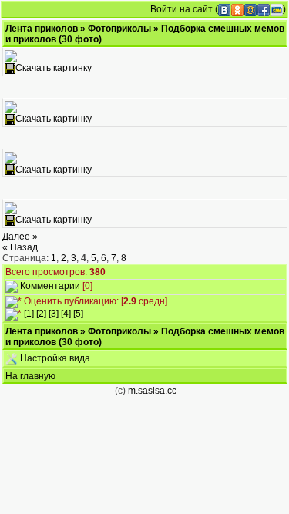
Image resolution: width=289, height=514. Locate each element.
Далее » (20, 236)
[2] (41, 313)
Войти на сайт (181, 9)
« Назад (20, 247)
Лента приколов (41, 28)
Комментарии (50, 286)
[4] (66, 313)
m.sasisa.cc (152, 390)
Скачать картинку (53, 67)
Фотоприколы (119, 28)
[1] (29, 313)
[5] (78, 313)
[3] (54, 313)
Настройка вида (54, 358)
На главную (30, 376)
